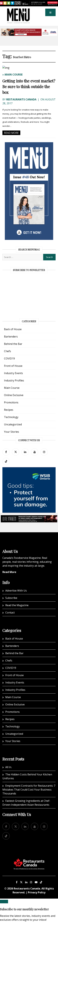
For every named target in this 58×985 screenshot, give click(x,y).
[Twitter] (15, 452)
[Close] (4, 901)
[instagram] (44, 452)
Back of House (13, 329)
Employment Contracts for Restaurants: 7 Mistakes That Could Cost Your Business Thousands (28, 789)
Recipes (8, 410)
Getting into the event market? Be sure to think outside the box (28, 86)
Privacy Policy (36, 892)
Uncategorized (13, 424)
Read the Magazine (17, 605)
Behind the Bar (13, 344)
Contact (10, 612)
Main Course (14, 74)
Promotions (11, 402)
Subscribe (11, 598)
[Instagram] (31, 882)
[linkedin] (25, 452)
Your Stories (11, 432)
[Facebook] (6, 452)
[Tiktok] (6, 461)
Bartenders (11, 336)
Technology (11, 417)
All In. (8, 767)
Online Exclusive (13, 395)
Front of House (13, 366)
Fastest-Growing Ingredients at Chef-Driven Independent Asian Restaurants (26, 802)
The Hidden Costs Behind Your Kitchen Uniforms (27, 776)
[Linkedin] (26, 882)
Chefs (7, 351)
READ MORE (11, 133)
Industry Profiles (14, 380)
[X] (21, 882)
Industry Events (13, 373)
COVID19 (9, 358)
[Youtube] (36, 882)
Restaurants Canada (21, 99)
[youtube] (34, 452)
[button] (50, 12)
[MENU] (18, 11)
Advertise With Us (16, 590)
